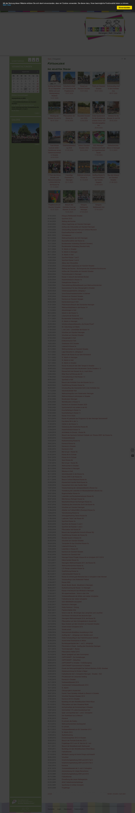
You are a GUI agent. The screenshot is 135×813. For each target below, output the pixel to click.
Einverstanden (124, 7)
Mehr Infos (7, 5)
